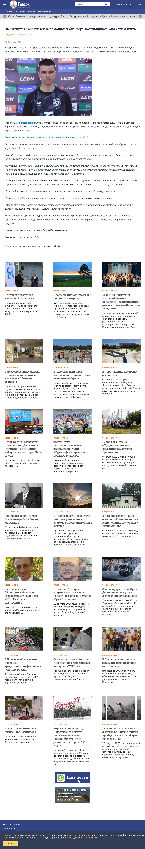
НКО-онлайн (44, 11)
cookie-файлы (84, 835)
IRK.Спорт (28, 34)
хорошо (10, 843)
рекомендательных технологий (80, 837)
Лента (10, 11)
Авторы (31, 11)
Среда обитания (13, 34)
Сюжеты (20, 11)
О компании (9, 828)
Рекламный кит (11, 824)
